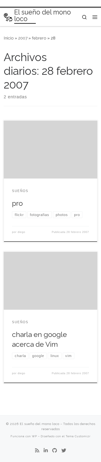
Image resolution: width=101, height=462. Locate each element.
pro (17, 203)
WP (34, 436)
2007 (22, 38)
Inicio (9, 38)
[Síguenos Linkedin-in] (46, 450)
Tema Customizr (78, 436)
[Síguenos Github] (54, 450)
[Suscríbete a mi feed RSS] (37, 450)
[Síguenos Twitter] (63, 450)
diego (21, 232)
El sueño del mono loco (39, 424)
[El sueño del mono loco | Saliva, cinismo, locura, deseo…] (8, 17)
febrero (39, 38)
